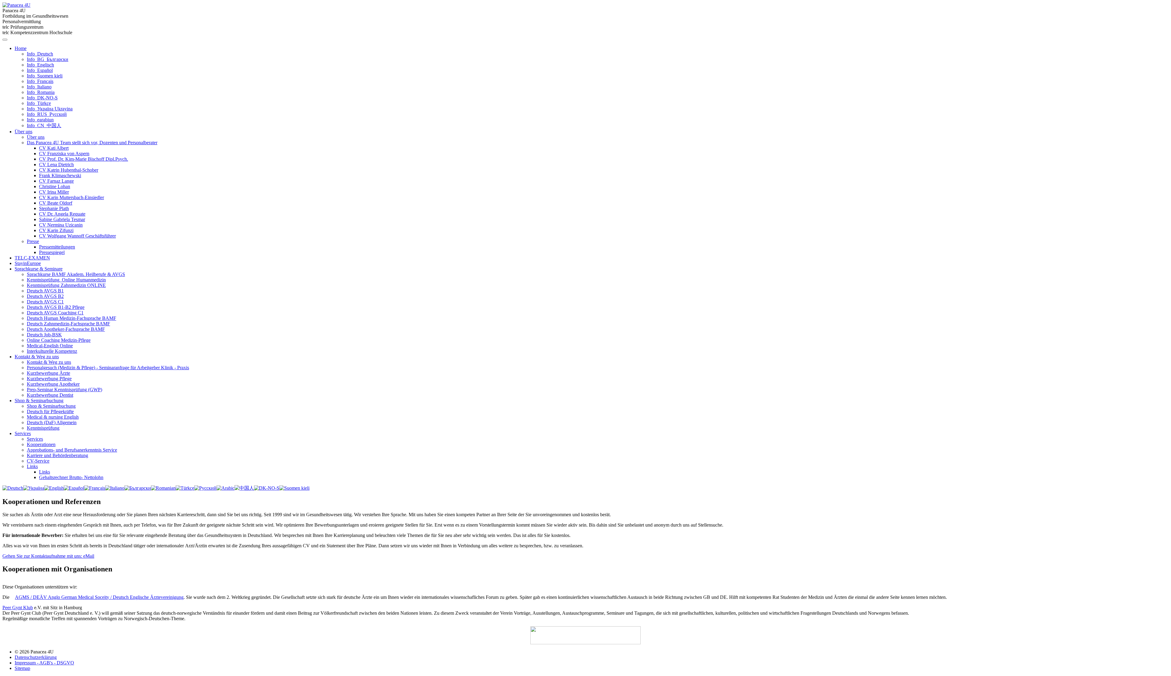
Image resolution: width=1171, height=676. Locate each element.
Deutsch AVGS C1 (45, 301)
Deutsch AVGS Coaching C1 (55, 312)
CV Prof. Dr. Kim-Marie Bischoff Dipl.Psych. (83, 159)
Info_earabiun (40, 119)
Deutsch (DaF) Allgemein (52, 422)
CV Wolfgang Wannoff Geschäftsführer (77, 235)
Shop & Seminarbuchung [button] (39, 400)
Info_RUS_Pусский (47, 114)
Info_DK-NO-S (42, 97)
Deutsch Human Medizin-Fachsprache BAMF (71, 318)
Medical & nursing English (53, 417)
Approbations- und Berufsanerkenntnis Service (72, 449)
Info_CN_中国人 (44, 125)
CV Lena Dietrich (56, 164)
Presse (33, 241)
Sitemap (22, 668)
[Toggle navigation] (4, 40)
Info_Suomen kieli (45, 75)
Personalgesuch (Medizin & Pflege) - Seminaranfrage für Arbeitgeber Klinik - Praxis (108, 367)
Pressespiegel (52, 252)
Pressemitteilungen (57, 246)
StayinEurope (28, 263)
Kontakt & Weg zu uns (49, 362)
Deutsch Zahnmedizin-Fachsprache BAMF (68, 323)
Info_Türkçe (39, 103)
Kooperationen (41, 444)
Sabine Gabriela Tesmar (62, 219)
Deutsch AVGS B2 (45, 296)
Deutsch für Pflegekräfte (50, 411)
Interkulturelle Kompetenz (52, 351)
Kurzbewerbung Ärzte (48, 373)
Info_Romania (41, 92)
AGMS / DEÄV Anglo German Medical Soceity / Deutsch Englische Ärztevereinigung (99, 597)
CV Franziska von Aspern (64, 153)
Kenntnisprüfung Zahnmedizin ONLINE (66, 285)
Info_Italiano (39, 86)
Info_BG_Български (47, 59)
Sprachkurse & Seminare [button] (39, 268)
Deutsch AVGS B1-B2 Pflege (55, 307)
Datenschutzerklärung (36, 657)
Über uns (36, 137)
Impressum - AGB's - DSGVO (44, 662)
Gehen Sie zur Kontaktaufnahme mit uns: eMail (48, 556)
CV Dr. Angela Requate (62, 213)
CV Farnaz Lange (56, 181)
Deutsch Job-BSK (44, 334)
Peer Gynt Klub (17, 607)
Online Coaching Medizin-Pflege (59, 340)
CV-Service (38, 460)
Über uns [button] (23, 131)
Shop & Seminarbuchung (51, 406)
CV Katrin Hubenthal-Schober (68, 170)
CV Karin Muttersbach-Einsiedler (71, 197)
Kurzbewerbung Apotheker (53, 384)
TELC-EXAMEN (32, 257)
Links (32, 466)
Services (35, 439)
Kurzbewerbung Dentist (50, 395)
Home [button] (21, 48)
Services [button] (23, 433)
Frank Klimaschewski (60, 175)
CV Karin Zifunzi (56, 230)
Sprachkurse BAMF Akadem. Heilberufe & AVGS (76, 274)
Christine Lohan (54, 186)
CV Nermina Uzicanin (61, 224)
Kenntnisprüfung (43, 428)
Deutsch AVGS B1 (45, 290)
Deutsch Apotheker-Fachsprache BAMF (66, 329)
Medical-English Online (50, 345)
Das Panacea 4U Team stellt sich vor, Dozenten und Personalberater (92, 142)
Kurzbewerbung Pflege (49, 378)
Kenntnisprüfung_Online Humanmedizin (66, 279)
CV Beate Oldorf (55, 203)
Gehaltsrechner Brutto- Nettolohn (71, 477)
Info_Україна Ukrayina (50, 108)
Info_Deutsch (40, 53)
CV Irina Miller (54, 192)
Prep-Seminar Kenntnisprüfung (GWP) (64, 389)
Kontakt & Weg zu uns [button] (37, 356)
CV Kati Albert (54, 148)
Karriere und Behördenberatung (57, 455)
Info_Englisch (40, 64)
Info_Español (40, 70)
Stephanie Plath (54, 208)
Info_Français (40, 81)
